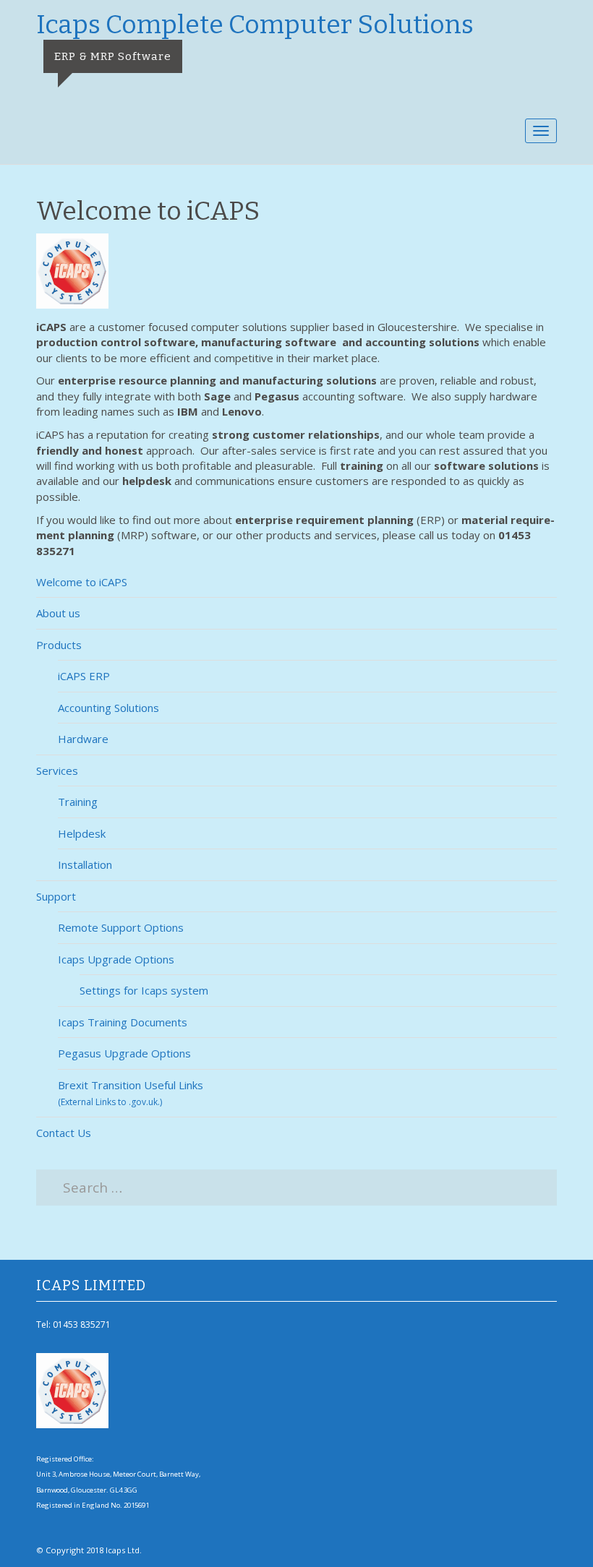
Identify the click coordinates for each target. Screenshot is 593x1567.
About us (58, 613)
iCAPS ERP (84, 676)
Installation (85, 864)
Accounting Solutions (108, 707)
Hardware (83, 738)
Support (56, 896)
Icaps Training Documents (122, 1022)
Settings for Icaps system (144, 990)
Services (57, 770)
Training (78, 801)
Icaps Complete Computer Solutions (255, 24)
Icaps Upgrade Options (116, 959)
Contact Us (63, 1132)
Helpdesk (82, 833)
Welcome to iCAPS (81, 582)
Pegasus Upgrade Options (124, 1053)
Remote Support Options (121, 927)
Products (59, 644)
